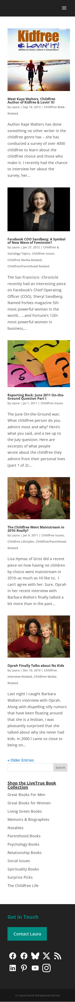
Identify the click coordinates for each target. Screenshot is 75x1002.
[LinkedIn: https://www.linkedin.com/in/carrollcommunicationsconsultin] (13, 971)
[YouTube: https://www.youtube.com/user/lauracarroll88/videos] (35, 971)
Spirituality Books (23, 869)
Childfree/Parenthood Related (28, 266)
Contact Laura (27, 934)
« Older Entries (21, 760)
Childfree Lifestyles (21, 541)
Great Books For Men (26, 794)
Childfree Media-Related (25, 260)
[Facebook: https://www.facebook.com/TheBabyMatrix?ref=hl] (24, 959)
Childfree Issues (43, 253)
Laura (16, 107)
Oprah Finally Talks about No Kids (36, 665)
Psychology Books (23, 844)
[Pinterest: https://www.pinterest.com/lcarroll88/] (24, 971)
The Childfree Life (23, 885)
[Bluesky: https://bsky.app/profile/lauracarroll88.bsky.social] (35, 959)
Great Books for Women (29, 802)
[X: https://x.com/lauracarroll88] (46, 959)
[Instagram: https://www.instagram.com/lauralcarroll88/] (46, 971)
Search (60, 768)
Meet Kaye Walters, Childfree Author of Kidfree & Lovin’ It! (31, 101)
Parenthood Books (24, 835)
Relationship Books (25, 852)
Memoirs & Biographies (28, 819)
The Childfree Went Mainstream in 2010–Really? (36, 529)
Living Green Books (25, 811)
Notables (16, 827)
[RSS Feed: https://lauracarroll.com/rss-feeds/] (58, 959)
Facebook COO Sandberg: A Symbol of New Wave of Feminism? (36, 241)
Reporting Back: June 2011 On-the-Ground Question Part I (36, 397)
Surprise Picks (20, 877)
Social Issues (19, 860)
